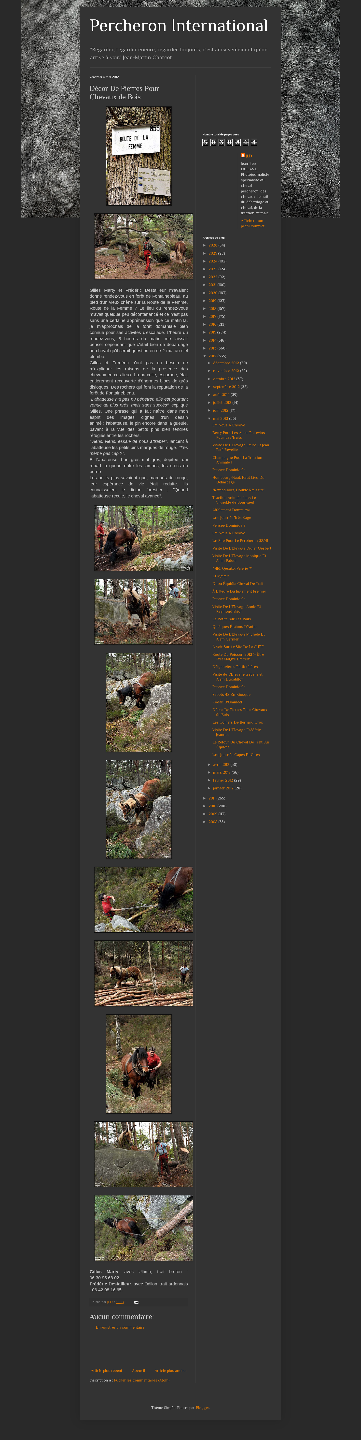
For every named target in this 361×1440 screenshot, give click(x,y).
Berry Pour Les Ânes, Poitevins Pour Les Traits (238, 435)
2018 (212, 308)
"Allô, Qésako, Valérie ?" (232, 568)
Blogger (202, 1408)
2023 (213, 269)
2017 (212, 316)
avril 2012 (221, 764)
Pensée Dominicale (228, 470)
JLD (249, 156)
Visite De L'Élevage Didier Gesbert (241, 548)
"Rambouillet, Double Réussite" (238, 490)
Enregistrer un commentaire (120, 1327)
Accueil (138, 1370)
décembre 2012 (226, 363)
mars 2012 (222, 772)
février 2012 (223, 780)
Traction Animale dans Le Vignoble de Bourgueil (234, 500)
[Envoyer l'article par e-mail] (135, 1302)
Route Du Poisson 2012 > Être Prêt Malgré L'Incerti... (238, 656)
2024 (213, 261)
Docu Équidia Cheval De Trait (238, 584)
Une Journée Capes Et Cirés (236, 755)
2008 (213, 822)
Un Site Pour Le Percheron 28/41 (240, 540)
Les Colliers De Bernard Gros (237, 722)
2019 (212, 301)
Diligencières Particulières (235, 667)
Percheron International (179, 25)
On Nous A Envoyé (228, 425)
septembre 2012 (227, 387)
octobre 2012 (224, 379)
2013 (212, 348)
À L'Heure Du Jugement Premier (239, 591)
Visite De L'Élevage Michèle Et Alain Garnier (238, 636)
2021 (212, 285)
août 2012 (222, 395)
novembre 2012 (226, 371)
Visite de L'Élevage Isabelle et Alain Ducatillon (237, 676)
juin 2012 (221, 410)
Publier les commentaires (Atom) (141, 1380)
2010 (212, 806)
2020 (213, 293)
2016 (212, 324)
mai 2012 (221, 418)
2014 (212, 340)
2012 (212, 356)
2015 (212, 332)
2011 (212, 798)
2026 (213, 245)
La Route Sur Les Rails (231, 619)
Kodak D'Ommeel (227, 702)
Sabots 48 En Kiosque (231, 694)
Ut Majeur (220, 576)
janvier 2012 (224, 788)
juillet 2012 (222, 402)
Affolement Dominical (231, 510)
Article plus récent (106, 1370)
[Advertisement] (179, 1349)
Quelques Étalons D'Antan (235, 627)
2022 (213, 277)
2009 (213, 814)
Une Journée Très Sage (231, 517)
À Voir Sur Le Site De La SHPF (238, 647)
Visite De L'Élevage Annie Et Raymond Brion (236, 609)
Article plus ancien (171, 1370)
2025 (213, 253)
